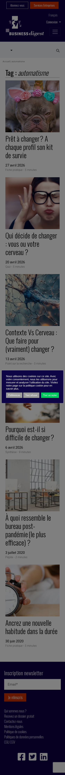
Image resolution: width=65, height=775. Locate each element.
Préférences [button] (14, 395)
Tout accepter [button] (50, 395)
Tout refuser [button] (31, 395)
